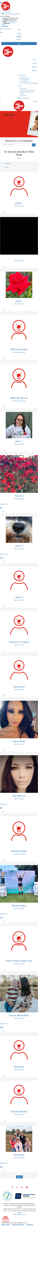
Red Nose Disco (24, 78)
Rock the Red (24, 80)
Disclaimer (30, 1224)
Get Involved (4, 26)
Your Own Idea (24, 81)
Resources (7, 23)
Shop (19, 29)
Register (19, 37)
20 (19, 1177)
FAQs (5, 21)
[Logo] (19, 6)
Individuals (7, 163)
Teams (6, 167)
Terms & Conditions (18, 1224)
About (3, 13)
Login (19, 43)
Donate (19, 33)
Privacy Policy (5, 1224)
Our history (7, 16)
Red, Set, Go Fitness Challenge (29, 83)
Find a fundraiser (24, 98)
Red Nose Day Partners (10, 20)
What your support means (11, 18)
